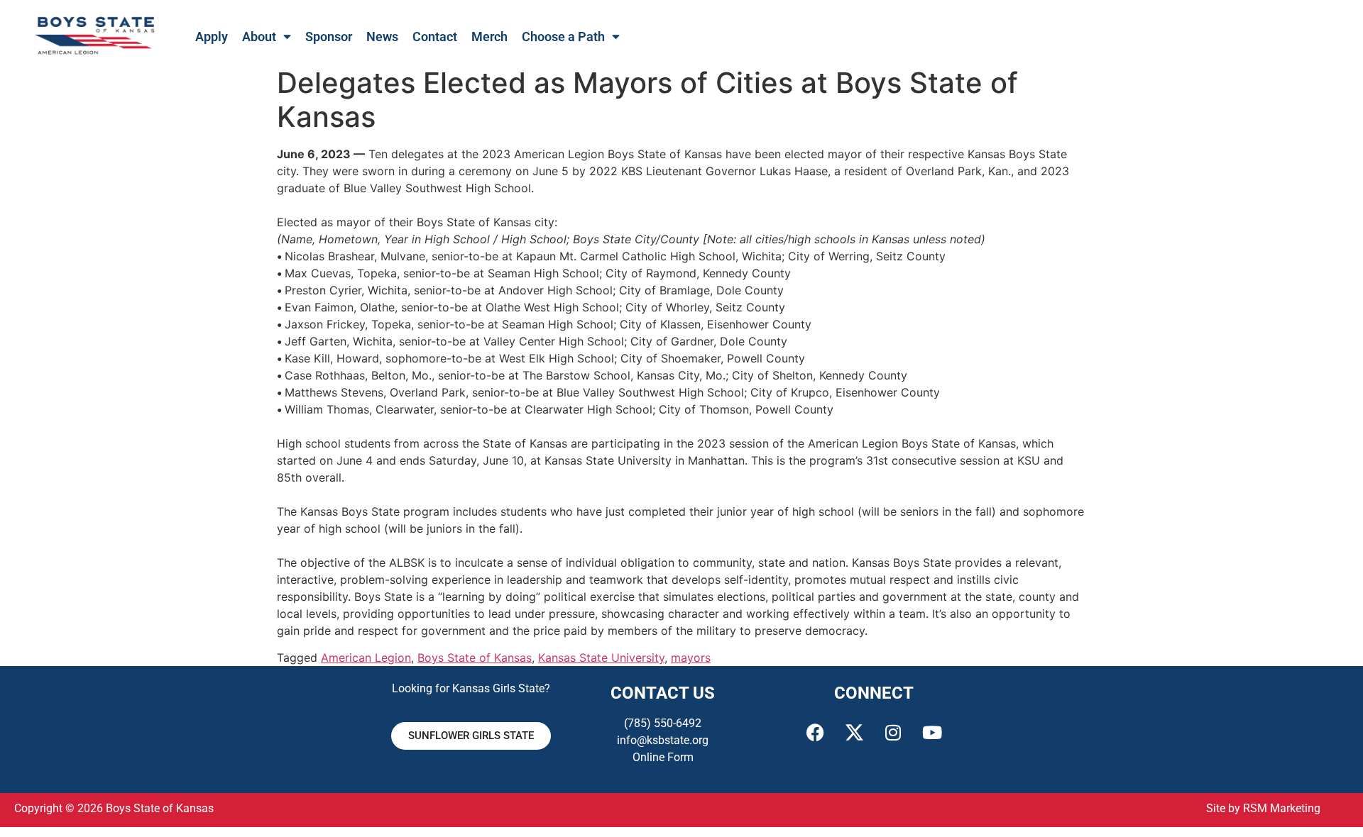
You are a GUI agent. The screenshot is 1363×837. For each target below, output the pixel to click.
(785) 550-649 (659, 723)
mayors (691, 657)
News (382, 37)
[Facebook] (815, 732)
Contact (434, 37)
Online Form (663, 757)
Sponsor (328, 37)
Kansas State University (601, 657)
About (259, 37)
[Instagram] (893, 732)
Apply (211, 37)
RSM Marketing (1281, 808)
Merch (489, 37)
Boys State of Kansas (474, 657)
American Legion (366, 657)
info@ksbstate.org (662, 740)
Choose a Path (563, 37)
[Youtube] (932, 732)
